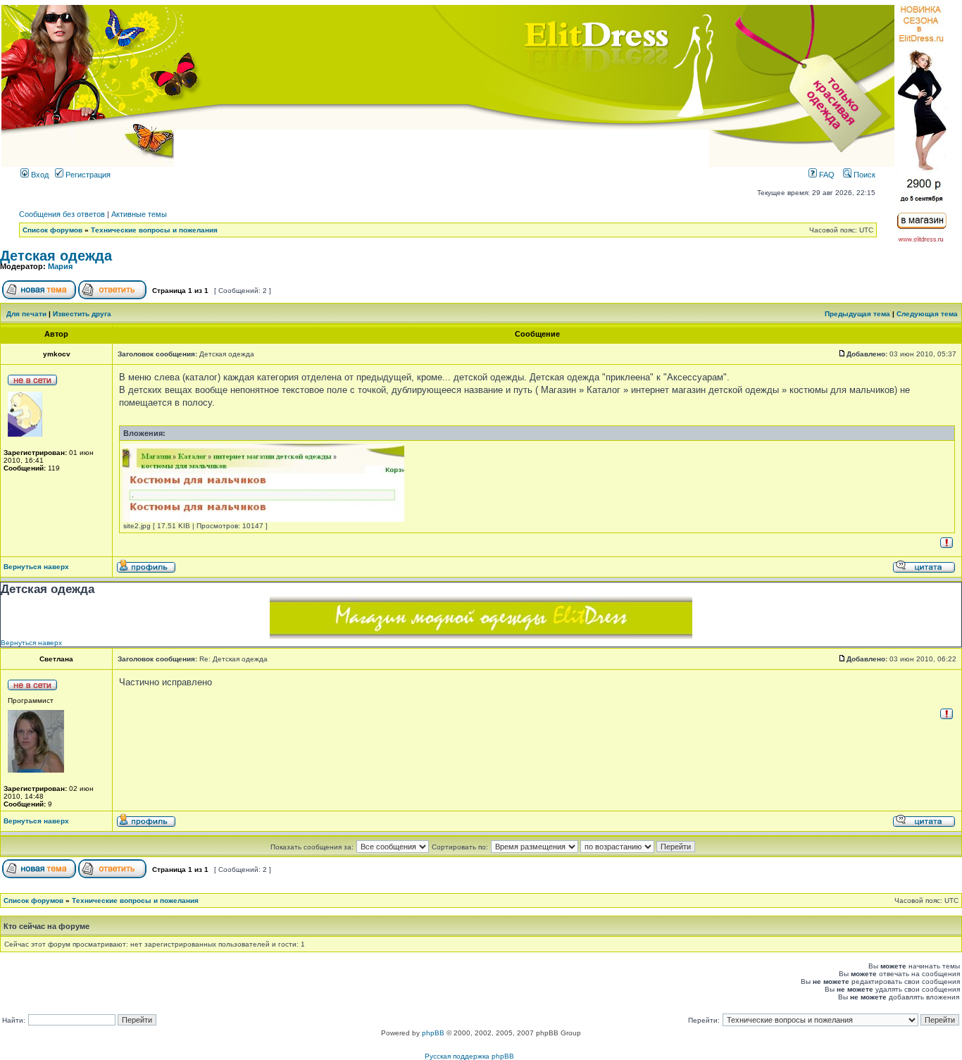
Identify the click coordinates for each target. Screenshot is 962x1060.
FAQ (826, 174)
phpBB (433, 1033)
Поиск (863, 174)
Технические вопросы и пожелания (154, 230)
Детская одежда (56, 255)
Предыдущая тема (857, 314)
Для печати (26, 314)
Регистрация (87, 174)
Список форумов (52, 230)
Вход (39, 174)
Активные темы (139, 214)
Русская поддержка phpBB (469, 1056)
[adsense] (481, 635)
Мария (60, 266)
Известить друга (82, 314)
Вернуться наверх (36, 566)
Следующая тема (927, 314)
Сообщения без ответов (62, 214)
